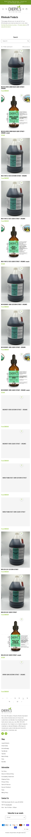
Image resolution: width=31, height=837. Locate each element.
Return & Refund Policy (8, 774)
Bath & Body (5, 756)
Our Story (4, 771)
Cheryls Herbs (12, 832)
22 (17, 701)
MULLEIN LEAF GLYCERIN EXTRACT (9, 569)
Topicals (4, 753)
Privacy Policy (5, 782)
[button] (3, 9)
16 (9, 701)
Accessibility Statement (8, 776)
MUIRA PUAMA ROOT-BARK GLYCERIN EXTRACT (15, 478)
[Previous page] (3, 698)
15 (27, 698)
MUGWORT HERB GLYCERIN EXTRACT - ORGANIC (15, 409)
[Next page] (21, 701)
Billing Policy (5, 792)
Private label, (22, 25)
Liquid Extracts (6, 26)
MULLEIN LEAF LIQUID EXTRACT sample (11, 655)
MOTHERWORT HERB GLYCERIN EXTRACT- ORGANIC (14, 304)
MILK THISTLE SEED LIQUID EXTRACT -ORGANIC (13, 218)
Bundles (4, 761)
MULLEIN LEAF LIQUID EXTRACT (9, 612)
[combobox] (15, 41)
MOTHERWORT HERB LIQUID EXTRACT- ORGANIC (13, 347)
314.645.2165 (8, 804)
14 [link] (23, 698)
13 (19, 698)
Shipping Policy (6, 779)
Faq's (3, 790)
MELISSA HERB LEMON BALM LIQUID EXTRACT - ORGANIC (13, 87)
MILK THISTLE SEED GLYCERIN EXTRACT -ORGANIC (14, 176)
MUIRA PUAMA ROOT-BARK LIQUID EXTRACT (14, 512)
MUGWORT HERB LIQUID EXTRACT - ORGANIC (14, 444)
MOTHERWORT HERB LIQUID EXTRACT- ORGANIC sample (15, 390)
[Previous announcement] (2, 2)
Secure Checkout (6, 787)
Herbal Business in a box (9, 25)
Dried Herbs (5, 745)
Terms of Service (6, 784)
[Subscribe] (24, 817)
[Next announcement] (29, 2)
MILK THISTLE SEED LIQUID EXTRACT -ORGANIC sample (15, 261)
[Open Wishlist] (23, 9)
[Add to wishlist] (21, 50)
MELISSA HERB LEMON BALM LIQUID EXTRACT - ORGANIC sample (13, 132)
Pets (3, 759)
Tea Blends (4, 751)
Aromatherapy (5, 748)
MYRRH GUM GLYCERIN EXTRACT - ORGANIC (14, 674)
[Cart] (26, 9)
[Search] (28, 41)
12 (15, 698)
